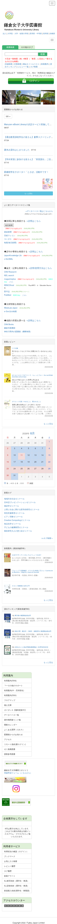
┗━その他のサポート (13, 685)
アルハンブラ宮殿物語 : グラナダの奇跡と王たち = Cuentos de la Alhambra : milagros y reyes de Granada (32, 571)
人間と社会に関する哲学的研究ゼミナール (21, 509)
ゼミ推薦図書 (9, 749)
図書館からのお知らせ (13, 734)
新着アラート (9, 876)
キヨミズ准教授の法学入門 (21, 586)
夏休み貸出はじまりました (17, 149)
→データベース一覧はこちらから (39, 211)
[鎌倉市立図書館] (16, 801)
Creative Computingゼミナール (17, 520)
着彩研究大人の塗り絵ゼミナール (18, 530)
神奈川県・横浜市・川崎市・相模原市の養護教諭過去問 (33, 631)
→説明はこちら (33, 220)
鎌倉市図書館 (9, 328)
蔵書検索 (10, 47)
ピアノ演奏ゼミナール (13, 516)
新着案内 (45, 64)
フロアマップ (9, 700)
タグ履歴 (8, 871)
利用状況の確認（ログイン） (16, 851)
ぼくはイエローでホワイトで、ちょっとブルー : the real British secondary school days (32, 376)
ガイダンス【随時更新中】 (15, 710)
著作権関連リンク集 (12, 719)
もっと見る (28, 193)
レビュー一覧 (23, 67)
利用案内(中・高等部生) (14, 690)
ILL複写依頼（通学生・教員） (16, 880)
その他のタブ (27, 47)
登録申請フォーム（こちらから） (18, 772)
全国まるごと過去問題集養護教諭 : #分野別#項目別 (31, 647)
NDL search (9, 275)
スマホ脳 (15, 348)
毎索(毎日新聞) (10, 242)
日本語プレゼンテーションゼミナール (20, 502)
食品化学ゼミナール (12, 523)
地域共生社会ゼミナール (14, 498)
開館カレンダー (10, 724)
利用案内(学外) (10, 695)
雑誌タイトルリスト (31, 64)
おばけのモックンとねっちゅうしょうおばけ (26, 555)
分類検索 (17, 64)
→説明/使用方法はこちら (40, 268)
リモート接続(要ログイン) (15, 744)
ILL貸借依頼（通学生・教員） (16, 885)
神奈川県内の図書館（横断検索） (18, 331)
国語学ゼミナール (11, 505)
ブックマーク (9, 856)
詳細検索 (8, 64)
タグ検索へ (48, 538)
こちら (11, 282)
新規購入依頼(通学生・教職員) (17, 890)
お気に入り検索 (10, 861)
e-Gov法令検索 (10, 311)
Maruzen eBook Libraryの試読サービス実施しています (30, 124)
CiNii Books (9, 324)
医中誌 (7, 291)
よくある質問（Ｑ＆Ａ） (14, 729)
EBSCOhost (9, 285)
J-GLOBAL (8, 259)
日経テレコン (10, 235)
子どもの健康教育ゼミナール (16, 527)
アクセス (8, 739)
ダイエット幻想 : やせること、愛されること (26, 401)
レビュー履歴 (9, 866)
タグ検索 (34, 67)
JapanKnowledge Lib (13, 255)
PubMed (8, 295)
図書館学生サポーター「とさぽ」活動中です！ (26, 171)
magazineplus (10, 279)
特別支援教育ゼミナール (14, 513)
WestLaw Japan (11, 307)
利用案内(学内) (10, 680)
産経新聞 (8, 231)
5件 (7, 116)
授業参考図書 (9, 754)
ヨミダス (8, 239)
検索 (42, 54)
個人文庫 (8, 705)
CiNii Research (10, 271)
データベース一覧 (11, 715)
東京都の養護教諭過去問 (23, 615)
